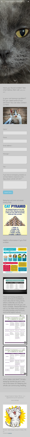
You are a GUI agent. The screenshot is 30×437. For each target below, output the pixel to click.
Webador (10, 433)
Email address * (7, 145)
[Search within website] (1, 1)
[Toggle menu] (28, 1)
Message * (6, 154)
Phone (5, 137)
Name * (5, 129)
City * (4, 166)
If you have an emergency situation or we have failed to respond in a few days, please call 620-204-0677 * (14, 177)
